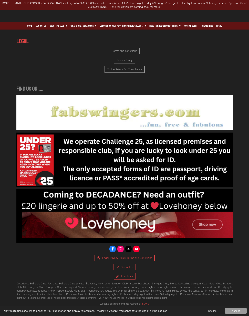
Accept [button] (236, 311)
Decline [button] (212, 311)
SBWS (145, 303)
